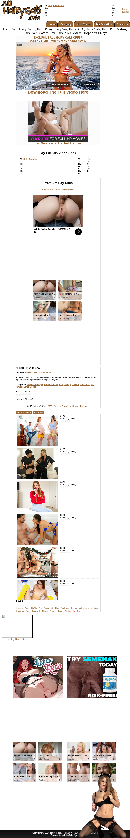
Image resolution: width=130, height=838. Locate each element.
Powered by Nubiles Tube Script (65, 835)
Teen (40, 608)
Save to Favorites (62, 406)
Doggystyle (36, 611)
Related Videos (24, 412)
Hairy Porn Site (56, 5)
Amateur (88, 608)
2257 (50, 406)
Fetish (60, 611)
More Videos (45, 373)
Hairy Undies (68, 190)
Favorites (38, 412)
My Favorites (104, 24)
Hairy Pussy (65, 384)
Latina (81, 608)
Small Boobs (30, 387)
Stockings (20, 611)
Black (57, 608)
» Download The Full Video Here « (58, 92)
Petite (27, 608)
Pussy (28, 611)
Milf (92, 384)
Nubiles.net (47, 190)
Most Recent (83, 24)
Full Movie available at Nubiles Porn (58, 143)
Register (125, 12)
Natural (19, 387)
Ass (67, 608)
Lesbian (75, 384)
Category (65, 24)
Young (46, 608)
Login (124, 9)
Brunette (48, 384)
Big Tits (34, 608)
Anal (63, 608)
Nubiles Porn (31, 373)
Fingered (53, 611)
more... (76, 610)
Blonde (30, 384)
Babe (96, 608)
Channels (122, 24)
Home (51, 24)
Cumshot (19, 608)
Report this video (80, 406)
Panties (68, 611)
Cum (55, 384)
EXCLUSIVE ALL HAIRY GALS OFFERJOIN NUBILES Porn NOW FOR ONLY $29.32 (58, 39)
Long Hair (85, 384)
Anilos (57, 190)
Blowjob (39, 384)
